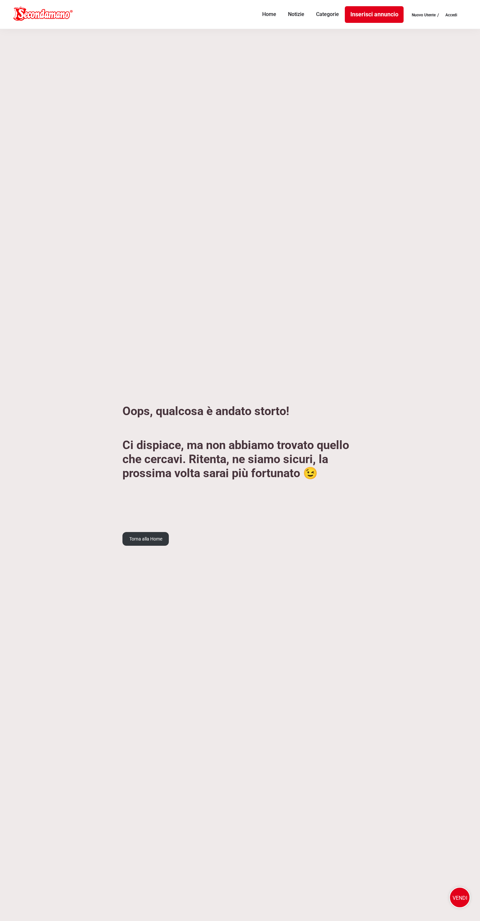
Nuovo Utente (424, 15)
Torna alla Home (145, 538)
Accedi (451, 15)
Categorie (327, 14)
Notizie (296, 14)
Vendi (460, 898)
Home (269, 14)
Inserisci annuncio (374, 14)
